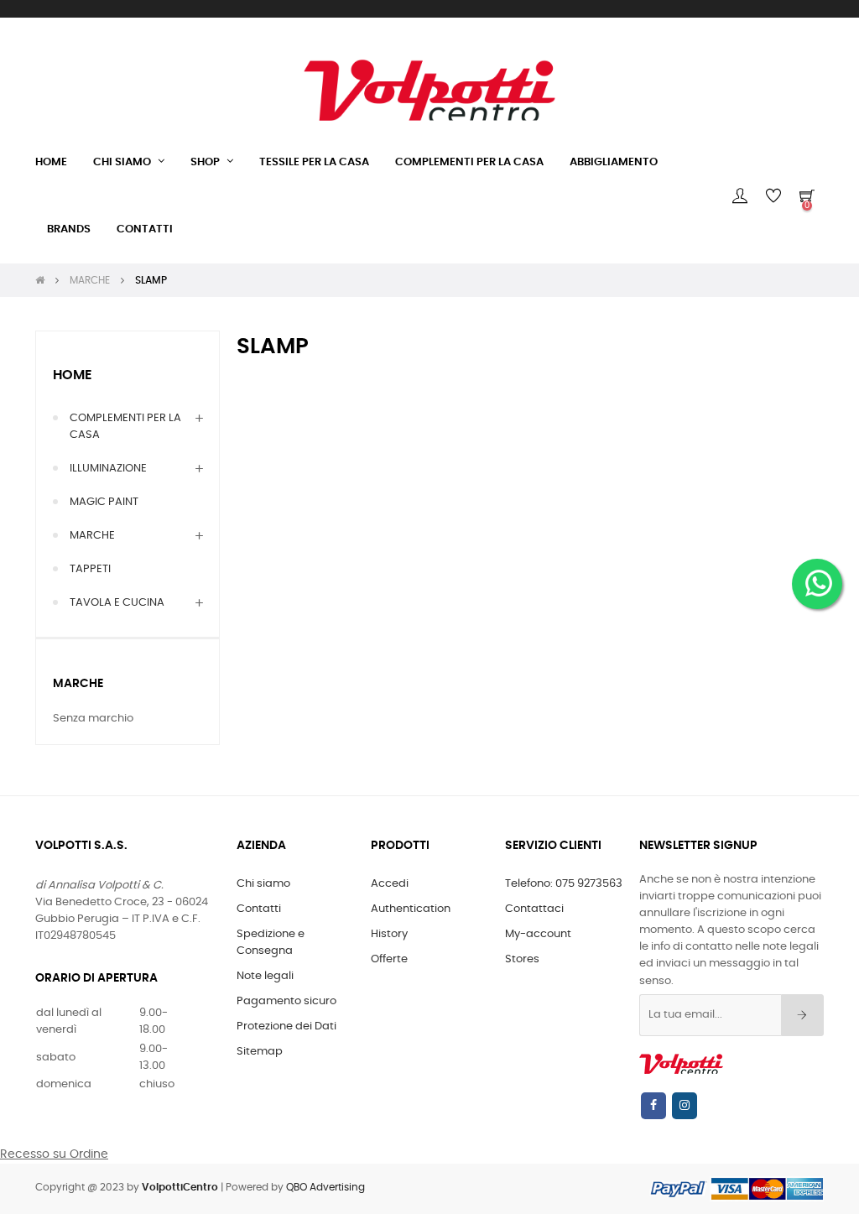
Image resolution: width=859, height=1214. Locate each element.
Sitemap (260, 1051)
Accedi (390, 883)
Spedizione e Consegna (271, 942)
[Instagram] (684, 1105)
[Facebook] (653, 1105)
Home (72, 375)
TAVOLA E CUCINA (117, 602)
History (389, 934)
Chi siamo (263, 883)
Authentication (410, 909)
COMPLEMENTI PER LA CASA (125, 426)
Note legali (265, 976)
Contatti (259, 909)
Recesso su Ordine (54, 1154)
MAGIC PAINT (104, 502)
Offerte (389, 959)
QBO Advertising (325, 1187)
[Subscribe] (802, 1015)
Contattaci (534, 909)
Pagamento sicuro (286, 1001)
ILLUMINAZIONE (108, 468)
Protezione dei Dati (286, 1026)
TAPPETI (90, 569)
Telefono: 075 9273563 (563, 883)
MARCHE (92, 535)
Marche (78, 684)
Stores (522, 959)
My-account (538, 934)
